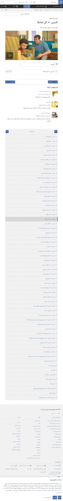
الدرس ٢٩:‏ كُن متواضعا (49, 260)
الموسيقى (38, 453)
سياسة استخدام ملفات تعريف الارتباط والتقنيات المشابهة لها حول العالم (31, 489)
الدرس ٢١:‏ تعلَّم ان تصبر (49, 224)
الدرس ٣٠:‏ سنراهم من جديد (48, 265)
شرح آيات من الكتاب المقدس (54, 424)
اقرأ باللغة (27, 14)
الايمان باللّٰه (58, 442)
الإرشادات (38, 445)
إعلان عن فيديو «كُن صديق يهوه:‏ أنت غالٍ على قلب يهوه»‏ (41, 356)
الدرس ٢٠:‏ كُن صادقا (50, 219)
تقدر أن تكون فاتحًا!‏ (50, 379)
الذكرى (19, 439)
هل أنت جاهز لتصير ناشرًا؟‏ (48, 347)
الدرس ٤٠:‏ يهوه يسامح (49, 311)
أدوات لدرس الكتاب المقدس (55, 429)
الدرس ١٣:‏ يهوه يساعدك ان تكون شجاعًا (45, 192)
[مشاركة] (6, 9)
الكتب (39, 424)
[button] (41, 6)
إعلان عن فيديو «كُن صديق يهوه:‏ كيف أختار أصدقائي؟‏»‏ (42, 338)
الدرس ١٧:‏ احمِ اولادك (50, 205)
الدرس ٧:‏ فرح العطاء (50, 164)
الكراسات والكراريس (36, 426)
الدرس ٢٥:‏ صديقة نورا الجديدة (48, 242)
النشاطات (18, 444)
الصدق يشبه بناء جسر (44, 94)
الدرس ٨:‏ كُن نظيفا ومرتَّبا (49, 169)
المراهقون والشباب (56, 437)
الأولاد (59, 439)
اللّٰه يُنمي (53, 370)
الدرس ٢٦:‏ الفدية (51, 247)
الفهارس (38, 442)
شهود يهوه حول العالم (16, 450)
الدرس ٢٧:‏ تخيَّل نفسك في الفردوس (46, 251)
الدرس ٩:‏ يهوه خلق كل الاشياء (48, 173)
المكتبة (60, 10)
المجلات (38, 434)
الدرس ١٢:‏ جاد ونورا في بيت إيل (47, 187)
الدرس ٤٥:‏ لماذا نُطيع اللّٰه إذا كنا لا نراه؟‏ (46, 333)
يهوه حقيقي (52, 393)
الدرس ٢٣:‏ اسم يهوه (50, 233)
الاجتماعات (18, 436)
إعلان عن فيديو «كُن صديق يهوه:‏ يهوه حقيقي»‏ (44, 388)
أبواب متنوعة (37, 431)
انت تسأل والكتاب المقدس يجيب (54, 421)
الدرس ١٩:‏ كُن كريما (50, 214)
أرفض (54, 497)
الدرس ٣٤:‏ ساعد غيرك (49, 283)
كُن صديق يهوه (47, 10)
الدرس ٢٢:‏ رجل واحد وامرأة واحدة (47, 228)
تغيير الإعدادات (47, 497)
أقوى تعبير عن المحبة (50, 375)
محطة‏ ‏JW (38, 447)
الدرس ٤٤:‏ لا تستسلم (50, 329)
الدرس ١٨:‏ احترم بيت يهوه (49, 210)
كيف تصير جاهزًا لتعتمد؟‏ (49, 352)
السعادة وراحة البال (56, 431)
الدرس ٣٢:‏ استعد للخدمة (49, 274)
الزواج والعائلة (57, 434)
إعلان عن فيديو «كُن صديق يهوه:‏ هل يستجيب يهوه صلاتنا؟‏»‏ (40, 320)
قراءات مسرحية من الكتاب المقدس (33, 458)
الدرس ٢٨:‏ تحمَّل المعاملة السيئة (47, 256)
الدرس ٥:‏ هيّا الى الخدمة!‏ (49, 155)
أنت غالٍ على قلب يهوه (49, 361)
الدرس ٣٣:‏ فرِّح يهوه (50, 279)
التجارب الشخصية (16, 447)
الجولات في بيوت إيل (16, 434)
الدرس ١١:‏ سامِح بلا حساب (49, 182)
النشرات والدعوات (36, 429)
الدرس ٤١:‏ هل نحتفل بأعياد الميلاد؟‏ (46, 315)
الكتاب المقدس (37, 421)
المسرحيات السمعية (36, 455)
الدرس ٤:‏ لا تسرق (51, 150)
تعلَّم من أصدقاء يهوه (44, 105)
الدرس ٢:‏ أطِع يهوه (50, 141)
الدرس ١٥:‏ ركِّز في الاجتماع (48, 201)
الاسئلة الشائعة (17, 426)
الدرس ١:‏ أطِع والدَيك (50, 137)
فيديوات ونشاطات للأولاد (43, 116)
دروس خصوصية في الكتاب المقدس (53, 426)
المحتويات (31, 132)
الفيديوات (55, 10)
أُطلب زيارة (18, 428)
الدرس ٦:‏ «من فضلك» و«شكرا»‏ (47, 160)
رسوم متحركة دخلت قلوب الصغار (47, 398)
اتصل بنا (18, 431)
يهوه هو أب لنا (51, 366)
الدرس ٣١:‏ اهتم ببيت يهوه (49, 269)
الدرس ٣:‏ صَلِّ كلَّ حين (49, 146)
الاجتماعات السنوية (16, 442)
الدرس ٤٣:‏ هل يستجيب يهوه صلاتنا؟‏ (46, 324)
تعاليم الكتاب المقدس (56, 417)
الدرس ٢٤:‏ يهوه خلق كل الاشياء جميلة (46, 237)
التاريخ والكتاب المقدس (55, 447)
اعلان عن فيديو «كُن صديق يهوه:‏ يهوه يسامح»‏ (44, 306)
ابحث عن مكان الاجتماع (26, 466)
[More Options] (2, 9)
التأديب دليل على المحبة (49, 292)
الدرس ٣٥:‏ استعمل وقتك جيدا (48, 288)
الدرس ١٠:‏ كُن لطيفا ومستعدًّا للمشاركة (46, 178)
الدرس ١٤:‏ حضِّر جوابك (49, 196)
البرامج (39, 439)
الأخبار (19, 417)
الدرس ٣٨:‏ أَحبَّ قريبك (49, 301)
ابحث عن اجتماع (41, 466)
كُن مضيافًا (52, 384)
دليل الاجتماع (37, 437)
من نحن (18, 422)
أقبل (60, 497)
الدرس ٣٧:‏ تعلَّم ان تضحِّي (49, 297)
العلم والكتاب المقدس (56, 445)
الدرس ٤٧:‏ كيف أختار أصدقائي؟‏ (47, 343)
